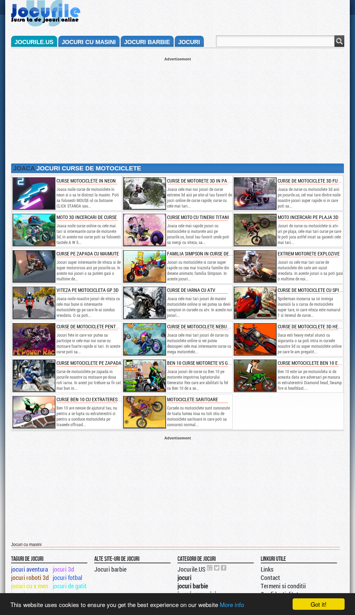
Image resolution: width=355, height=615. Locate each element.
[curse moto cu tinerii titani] (144, 230)
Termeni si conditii (283, 586)
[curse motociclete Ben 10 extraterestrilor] (255, 375)
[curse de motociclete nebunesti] (144, 339)
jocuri (189, 42)
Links (267, 569)
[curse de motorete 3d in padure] (144, 193)
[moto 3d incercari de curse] (33, 230)
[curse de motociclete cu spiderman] (255, 303)
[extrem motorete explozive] (255, 266)
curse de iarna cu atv (191, 290)
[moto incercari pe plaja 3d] (255, 230)
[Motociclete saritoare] (144, 412)
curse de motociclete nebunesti (203, 326)
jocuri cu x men (29, 586)
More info (232, 604)
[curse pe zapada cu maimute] (33, 266)
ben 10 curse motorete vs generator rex (212, 363)
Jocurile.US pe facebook (224, 568)
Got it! (319, 604)
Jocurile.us (34, 42)
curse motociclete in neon (86, 180)
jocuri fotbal (67, 577)
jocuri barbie (147, 42)
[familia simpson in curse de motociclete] (144, 266)
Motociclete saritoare (192, 399)
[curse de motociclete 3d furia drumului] (255, 193)
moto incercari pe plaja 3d (308, 217)
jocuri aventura (29, 569)
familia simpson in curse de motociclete (212, 253)
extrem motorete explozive (309, 253)
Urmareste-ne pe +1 (210, 568)
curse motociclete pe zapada (89, 363)
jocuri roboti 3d (30, 577)
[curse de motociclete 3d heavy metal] (255, 339)
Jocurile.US (192, 569)
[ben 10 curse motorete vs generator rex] (144, 375)
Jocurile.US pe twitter (217, 568)
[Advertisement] (177, 109)
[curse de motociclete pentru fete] (33, 339)
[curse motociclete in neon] (33, 193)
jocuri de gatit (70, 586)
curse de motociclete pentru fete (94, 326)
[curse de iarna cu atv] (144, 303)
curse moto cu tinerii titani (198, 217)
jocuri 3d (63, 569)
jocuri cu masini (89, 42)
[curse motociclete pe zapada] (33, 375)
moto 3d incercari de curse (87, 217)
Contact (270, 577)
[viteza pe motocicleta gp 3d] (33, 303)
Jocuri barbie (110, 569)
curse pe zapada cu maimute (88, 253)
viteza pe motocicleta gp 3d (88, 290)
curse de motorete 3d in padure (202, 180)
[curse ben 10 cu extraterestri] (33, 412)
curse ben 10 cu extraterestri (90, 399)
